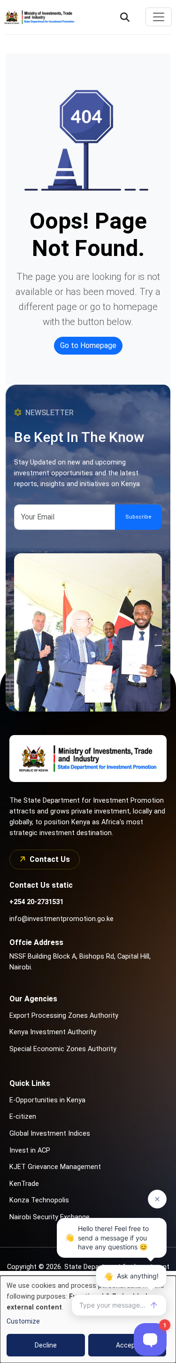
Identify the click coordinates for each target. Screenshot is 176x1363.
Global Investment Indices (49, 1134)
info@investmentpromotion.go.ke (61, 919)
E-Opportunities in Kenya (47, 1100)
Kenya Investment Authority (52, 1032)
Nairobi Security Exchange (49, 1217)
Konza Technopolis (39, 1200)
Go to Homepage (88, 345)
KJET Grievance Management (55, 1167)
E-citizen (22, 1117)
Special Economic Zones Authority (62, 1049)
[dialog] (88, 1319)
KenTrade (24, 1184)
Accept (127, 1345)
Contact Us (50, 859)
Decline (46, 1345)
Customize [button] (23, 1321)
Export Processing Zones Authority (63, 1016)
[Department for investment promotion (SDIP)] (41, 17)
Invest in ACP (29, 1150)
